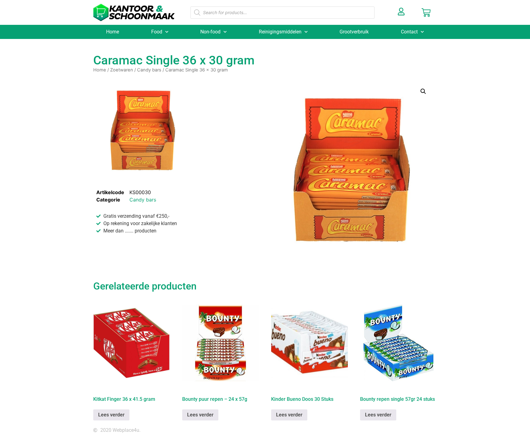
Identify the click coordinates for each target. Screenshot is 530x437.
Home (112, 32)
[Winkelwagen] (426, 12)
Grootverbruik (354, 32)
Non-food (210, 32)
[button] (423, 91)
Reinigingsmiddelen (280, 32)
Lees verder (111, 415)
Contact (409, 32)
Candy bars (149, 70)
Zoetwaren (121, 70)
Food (156, 32)
